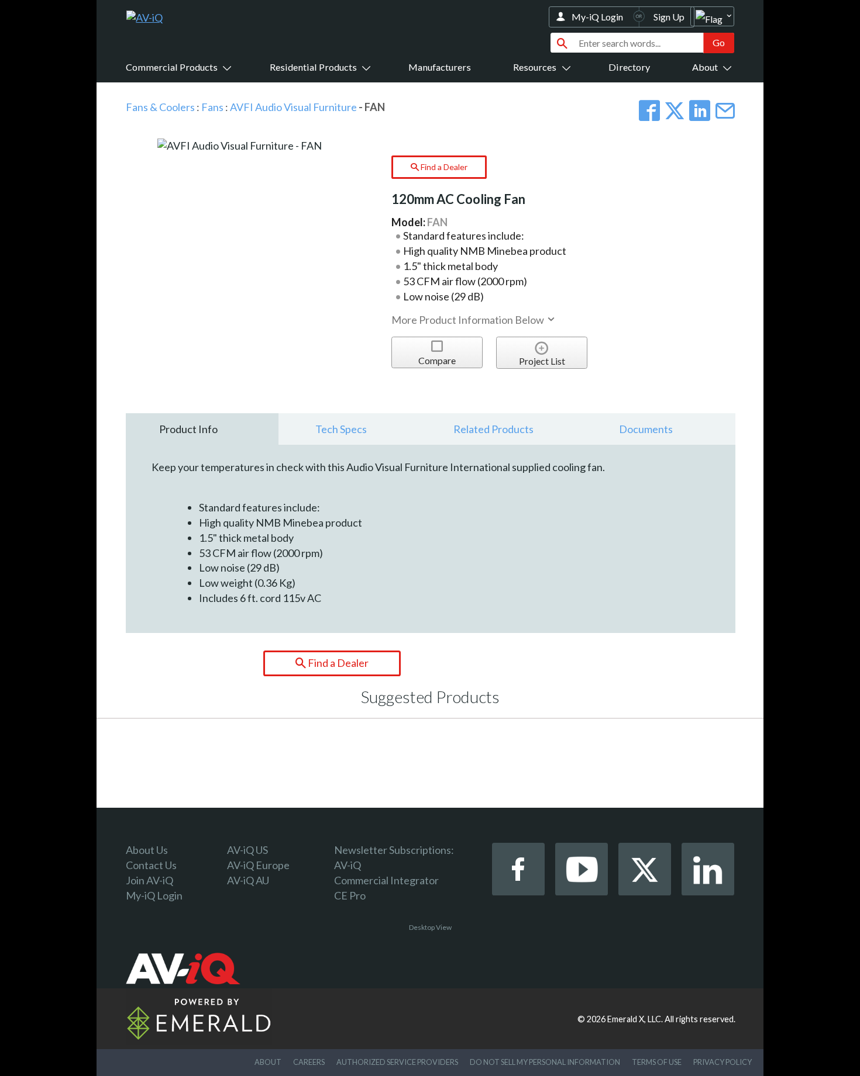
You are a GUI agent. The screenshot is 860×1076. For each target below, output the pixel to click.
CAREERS (309, 1062)
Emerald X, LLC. (635, 1019)
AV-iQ (347, 865)
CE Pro (350, 895)
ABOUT (267, 1062)
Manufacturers (439, 66)
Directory (629, 66)
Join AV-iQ (149, 880)
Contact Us (151, 865)
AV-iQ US (247, 849)
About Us (147, 849)
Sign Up (668, 16)
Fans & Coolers (160, 107)
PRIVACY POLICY (722, 1062)
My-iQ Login (597, 16)
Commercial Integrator (386, 880)
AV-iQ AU (248, 880)
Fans (212, 107)
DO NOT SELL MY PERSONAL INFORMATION (545, 1062)
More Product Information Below (468, 319)
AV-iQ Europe (258, 865)
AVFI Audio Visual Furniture (293, 107)
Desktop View (430, 927)
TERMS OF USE (657, 1062)
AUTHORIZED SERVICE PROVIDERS (397, 1062)
